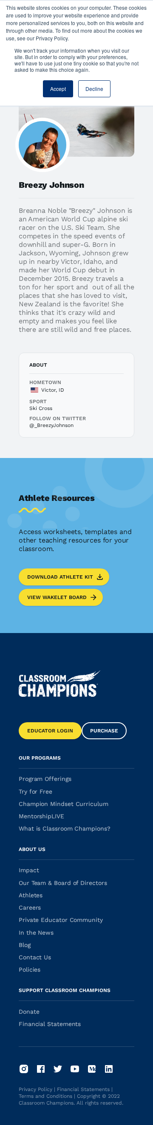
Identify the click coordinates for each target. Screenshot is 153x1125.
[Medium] (92, 1069)
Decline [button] (94, 88)
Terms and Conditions (45, 1096)
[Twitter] (58, 1069)
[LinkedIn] (109, 1069)
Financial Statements (83, 1089)
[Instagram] (24, 1069)
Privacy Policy (35, 1089)
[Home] (59, 683)
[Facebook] (41, 1069)
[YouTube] (75, 1069)
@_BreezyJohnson (51, 425)
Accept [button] (58, 88)
